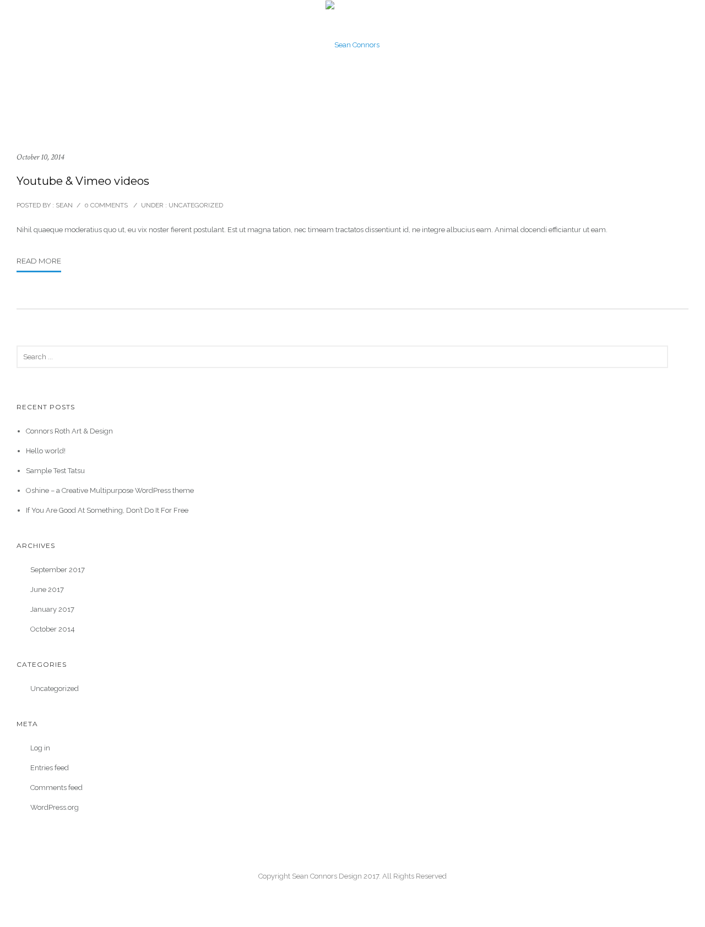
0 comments (106, 205)
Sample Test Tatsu (55, 471)
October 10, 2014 (40, 157)
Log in (40, 748)
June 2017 (47, 589)
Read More (39, 260)
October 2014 (52, 629)
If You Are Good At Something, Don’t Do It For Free (107, 510)
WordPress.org (54, 807)
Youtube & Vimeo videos (83, 181)
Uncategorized (195, 205)
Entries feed (49, 768)
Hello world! (46, 451)
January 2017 (52, 609)
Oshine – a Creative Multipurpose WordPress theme (110, 490)
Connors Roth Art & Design (69, 431)
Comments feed (56, 787)
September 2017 (57, 570)
